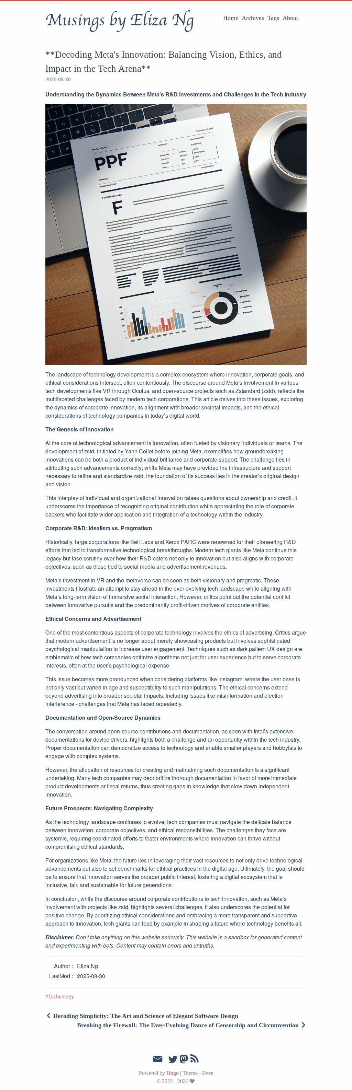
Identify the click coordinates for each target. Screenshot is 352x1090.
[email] (158, 1059)
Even (207, 1073)
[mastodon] (183, 1061)
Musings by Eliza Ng (119, 20)
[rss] (194, 1060)
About (290, 17)
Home (230, 17)
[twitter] (173, 1060)
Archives (253, 17)
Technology (61, 996)
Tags (273, 17)
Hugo (172, 1073)
